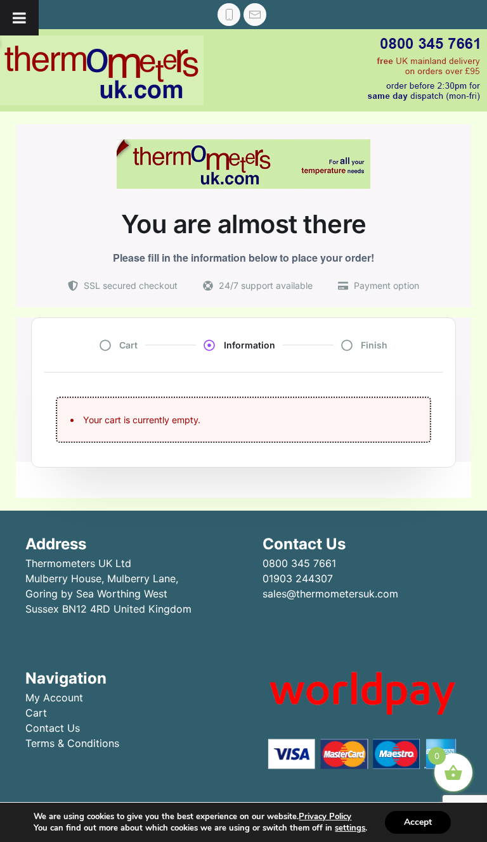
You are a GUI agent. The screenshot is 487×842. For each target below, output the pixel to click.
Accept (418, 822)
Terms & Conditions (72, 743)
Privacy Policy (325, 816)
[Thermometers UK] (102, 70)
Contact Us (52, 728)
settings (350, 828)
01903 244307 (298, 578)
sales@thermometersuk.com (330, 593)
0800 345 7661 (299, 563)
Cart (36, 712)
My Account (54, 697)
